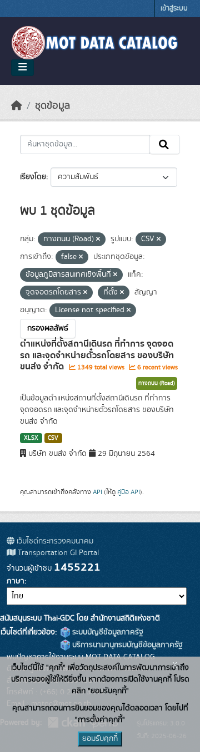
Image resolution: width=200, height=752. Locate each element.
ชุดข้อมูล (52, 106)
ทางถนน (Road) (156, 383)
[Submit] (164, 145)
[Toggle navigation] (22, 67)
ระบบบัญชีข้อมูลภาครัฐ (106, 632)
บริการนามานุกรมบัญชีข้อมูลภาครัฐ (126, 645)
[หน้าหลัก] (16, 106)
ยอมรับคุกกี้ (100, 738)
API (97, 492)
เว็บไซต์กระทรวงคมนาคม (53, 541)
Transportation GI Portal (57, 552)
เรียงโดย (33, 176)
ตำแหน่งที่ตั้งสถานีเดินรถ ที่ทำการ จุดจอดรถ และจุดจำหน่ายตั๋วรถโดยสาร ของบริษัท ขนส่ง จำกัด (97, 355)
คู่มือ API (128, 492)
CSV (53, 438)
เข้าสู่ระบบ (174, 8)
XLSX (31, 438)
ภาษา (15, 581)
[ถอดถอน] (98, 239)
